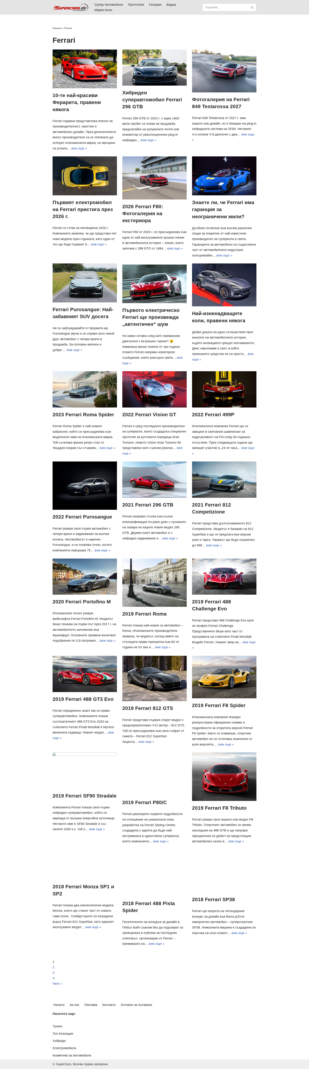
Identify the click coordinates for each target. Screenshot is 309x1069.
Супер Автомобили (108, 4)
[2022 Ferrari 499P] (224, 389)
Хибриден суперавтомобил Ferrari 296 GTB (152, 99)
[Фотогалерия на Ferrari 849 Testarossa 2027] (224, 71)
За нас (74, 1005)
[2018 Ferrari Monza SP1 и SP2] (85, 865)
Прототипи (136, 4)
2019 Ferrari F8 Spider (219, 705)
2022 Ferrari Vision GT (149, 414)
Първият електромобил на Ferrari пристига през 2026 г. (83, 209)
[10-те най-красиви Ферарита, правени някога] (85, 69)
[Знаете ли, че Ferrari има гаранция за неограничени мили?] (224, 175)
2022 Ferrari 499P (213, 414)
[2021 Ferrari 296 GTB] (154, 479)
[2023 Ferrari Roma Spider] (85, 389)
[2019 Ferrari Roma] (154, 583)
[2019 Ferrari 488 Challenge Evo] (224, 577)
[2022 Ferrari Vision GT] (154, 389)
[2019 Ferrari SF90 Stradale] (85, 770)
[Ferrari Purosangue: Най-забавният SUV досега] (85, 282)
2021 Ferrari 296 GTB (147, 505)
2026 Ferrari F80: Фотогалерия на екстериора (142, 213)
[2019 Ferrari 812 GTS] (154, 678)
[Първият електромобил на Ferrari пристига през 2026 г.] (85, 175)
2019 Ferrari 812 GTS (147, 708)
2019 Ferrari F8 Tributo (219, 808)
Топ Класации (63, 1033)
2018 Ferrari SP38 (213, 899)
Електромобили (64, 1048)
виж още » (79, 148)
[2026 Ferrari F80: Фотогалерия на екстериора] (154, 177)
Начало (57, 28)
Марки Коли (103, 10)
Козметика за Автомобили (72, 1055)
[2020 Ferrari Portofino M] (85, 577)
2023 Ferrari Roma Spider (83, 414)
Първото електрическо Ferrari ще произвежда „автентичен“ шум (151, 317)
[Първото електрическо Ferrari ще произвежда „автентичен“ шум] (154, 283)
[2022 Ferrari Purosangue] (85, 485)
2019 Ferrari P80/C (144, 802)
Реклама (90, 1005)
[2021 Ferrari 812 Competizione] (224, 479)
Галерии (155, 4)
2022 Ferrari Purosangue (82, 517)
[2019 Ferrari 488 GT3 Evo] (85, 674)
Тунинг (58, 1026)
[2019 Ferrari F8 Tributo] (224, 776)
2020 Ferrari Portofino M (82, 601)
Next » (57, 983)
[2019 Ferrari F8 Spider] (224, 677)
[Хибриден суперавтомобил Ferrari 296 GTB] (154, 68)
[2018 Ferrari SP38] (224, 871)
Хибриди (59, 1041)
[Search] (252, 7)
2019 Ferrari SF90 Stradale (85, 796)
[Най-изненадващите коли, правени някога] (224, 284)
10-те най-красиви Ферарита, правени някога (77, 102)
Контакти (109, 1005)
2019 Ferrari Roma (144, 614)
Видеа (171, 4)
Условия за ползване (136, 1005)
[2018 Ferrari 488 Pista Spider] (154, 873)
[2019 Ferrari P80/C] (154, 773)
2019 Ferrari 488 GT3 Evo (83, 699)
